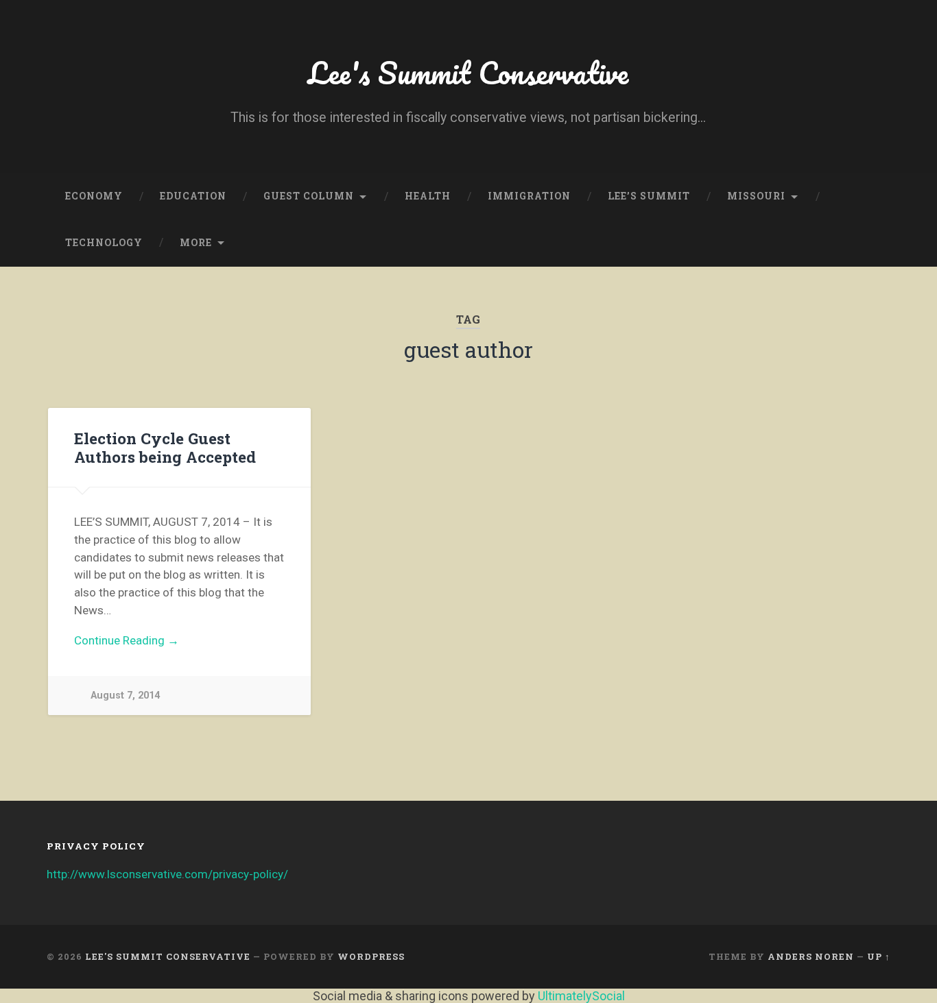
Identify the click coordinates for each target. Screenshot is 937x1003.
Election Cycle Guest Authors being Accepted (165, 447)
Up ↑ (878, 956)
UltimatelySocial (581, 996)
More (196, 243)
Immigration (529, 196)
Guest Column (308, 196)
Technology (104, 243)
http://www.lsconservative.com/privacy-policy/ (167, 874)
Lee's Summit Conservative (468, 72)
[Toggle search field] (867, 243)
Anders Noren (811, 956)
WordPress (371, 956)
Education (193, 196)
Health (428, 196)
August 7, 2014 (125, 695)
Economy (94, 196)
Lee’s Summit (649, 196)
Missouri (756, 196)
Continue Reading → (126, 640)
